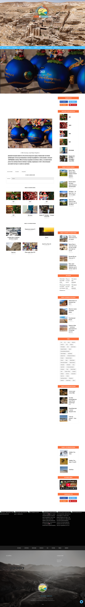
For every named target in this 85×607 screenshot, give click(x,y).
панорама (62, 369)
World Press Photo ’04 (46, 244)
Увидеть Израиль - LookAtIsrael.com (46, 595)
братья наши (73, 346)
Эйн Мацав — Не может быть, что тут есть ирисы (72, 193)
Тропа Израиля (48, 47)
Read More (17, 564)
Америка (42, 67)
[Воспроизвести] (61, 488)
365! (13, 201)
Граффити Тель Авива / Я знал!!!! (72, 461)
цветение (62, 380)
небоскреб (62, 364)
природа (62, 373)
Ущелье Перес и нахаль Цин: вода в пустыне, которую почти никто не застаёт (73, 247)
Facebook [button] (8, 178)
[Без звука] (73, 488)
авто (68, 346)
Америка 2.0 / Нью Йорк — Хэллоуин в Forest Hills (46, 215)
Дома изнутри (59, 560)
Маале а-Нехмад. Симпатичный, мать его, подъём (73, 237)
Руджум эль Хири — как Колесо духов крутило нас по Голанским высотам (73, 329)
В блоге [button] (13, 178)
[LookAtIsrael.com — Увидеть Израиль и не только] (42, 11)
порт (61, 371)
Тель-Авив (14, 47)
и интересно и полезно (71, 355)
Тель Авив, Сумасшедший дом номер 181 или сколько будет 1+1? (73, 401)
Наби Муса (71, 469)
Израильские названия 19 (30, 229)
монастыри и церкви (64, 362)
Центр (35, 47)
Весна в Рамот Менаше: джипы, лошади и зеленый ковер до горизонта (73, 173)
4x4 (61, 342)
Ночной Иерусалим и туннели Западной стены (73, 410)
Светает (46, 237)
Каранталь (13, 252)
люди (66, 360)
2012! (30, 201)
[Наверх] (81, 602)
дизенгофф (70, 353)
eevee (69, 342)
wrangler (71, 344)
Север (30, 47)
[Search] (81, 47)
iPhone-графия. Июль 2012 (30, 252)
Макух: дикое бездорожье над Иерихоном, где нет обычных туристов (73, 266)
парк (67, 369)
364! (47, 201)
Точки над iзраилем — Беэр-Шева (72, 418)
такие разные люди (64, 378)
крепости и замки (68, 358)
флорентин (71, 378)
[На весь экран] (75, 488)
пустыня (67, 373)
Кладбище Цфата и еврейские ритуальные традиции (13, 238)
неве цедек (68, 364)
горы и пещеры (63, 353)
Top (43, 604)
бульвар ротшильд (63, 349)
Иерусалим (22, 47)
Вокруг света (57, 47)
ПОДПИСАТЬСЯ (43, 520)
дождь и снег (63, 355)
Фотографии (10, 171)
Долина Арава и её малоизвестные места (73, 302)
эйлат (74, 380)
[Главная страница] (3, 47)
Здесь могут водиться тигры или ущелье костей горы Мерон (73, 202)
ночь (73, 364)
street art (62, 344)
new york (73, 342)
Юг (41, 47)
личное (62, 360)
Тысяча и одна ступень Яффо (72, 392)
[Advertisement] (42, 37)
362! (13, 215)
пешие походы (73, 369)
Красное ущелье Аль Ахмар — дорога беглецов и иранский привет (73, 184)
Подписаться (62, 290)
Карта (7, 47)
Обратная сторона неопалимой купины (73, 310)
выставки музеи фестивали (65, 351)
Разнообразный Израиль (72, 318)
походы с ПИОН (67, 371)
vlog (66, 344)
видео (70, 349)
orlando (17, 171)
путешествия (73, 373)
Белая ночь (59, 561)
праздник (24, 171)
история (62, 358)
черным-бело (68, 380)
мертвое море (72, 360)
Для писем (30, 215)
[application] (68, 485)
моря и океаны (72, 362)
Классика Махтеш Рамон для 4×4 (72, 257)
